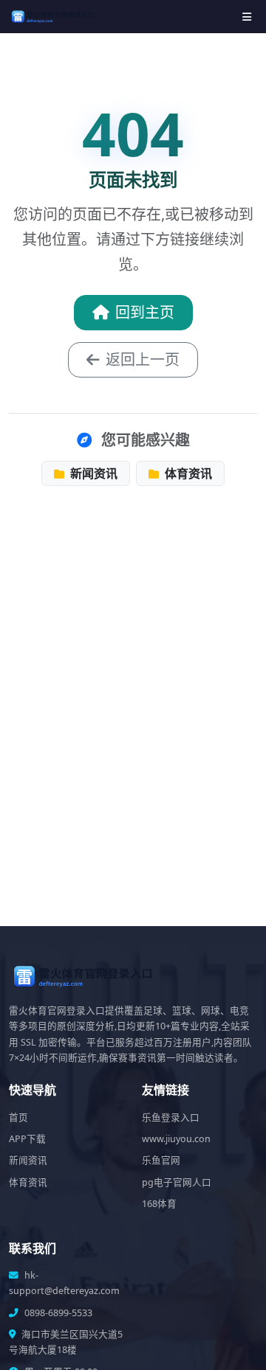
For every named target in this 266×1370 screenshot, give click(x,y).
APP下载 (27, 1139)
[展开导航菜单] (246, 16)
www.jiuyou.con (176, 1139)
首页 (18, 1117)
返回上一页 (143, 359)
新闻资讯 (92, 473)
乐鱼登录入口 (171, 1117)
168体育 (159, 1203)
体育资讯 (187, 473)
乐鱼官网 (161, 1160)
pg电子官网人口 (176, 1182)
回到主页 (144, 312)
